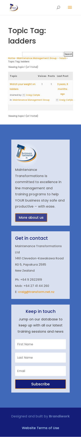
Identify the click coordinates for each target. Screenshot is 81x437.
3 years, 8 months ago (62, 89)
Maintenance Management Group (31, 99)
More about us (31, 217)
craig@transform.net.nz (36, 292)
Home (11, 58)
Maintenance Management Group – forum (41, 58)
